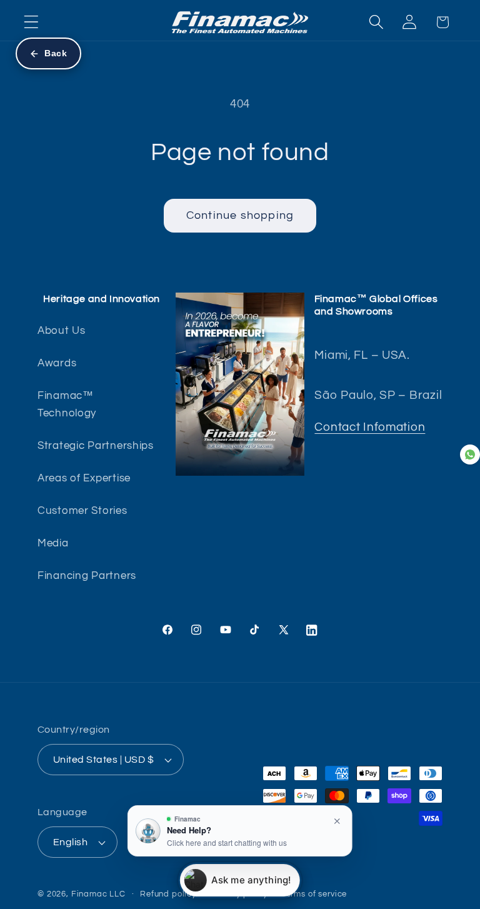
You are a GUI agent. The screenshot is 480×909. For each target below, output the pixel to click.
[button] (31, 22)
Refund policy (168, 894)
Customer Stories (83, 510)
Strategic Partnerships (96, 445)
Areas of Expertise (84, 478)
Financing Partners (87, 575)
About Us (62, 330)
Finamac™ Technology (67, 404)
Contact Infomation (369, 427)
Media (53, 543)
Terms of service (314, 894)
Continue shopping (240, 215)
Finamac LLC (98, 894)
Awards (57, 363)
